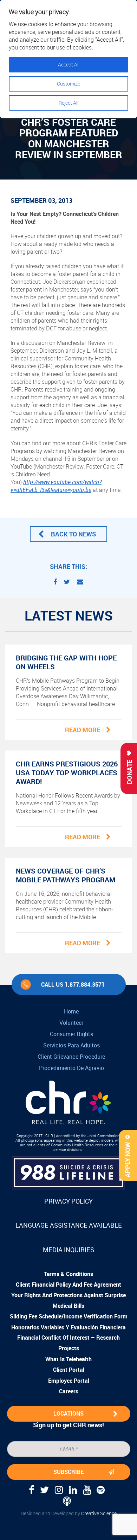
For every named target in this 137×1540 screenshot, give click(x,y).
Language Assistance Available (68, 1225)
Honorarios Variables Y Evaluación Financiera (68, 1327)
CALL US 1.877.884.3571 (73, 984)
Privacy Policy (68, 1201)
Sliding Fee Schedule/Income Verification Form (69, 1316)
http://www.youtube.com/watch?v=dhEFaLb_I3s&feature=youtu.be (56, 486)
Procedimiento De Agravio (71, 1068)
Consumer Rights (71, 1034)
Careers (68, 1391)
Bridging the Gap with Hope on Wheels (66, 662)
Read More (82, 729)
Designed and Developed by (69, 1513)
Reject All (68, 102)
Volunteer (71, 1023)
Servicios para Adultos (71, 1045)
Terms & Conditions (68, 1274)
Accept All (68, 64)
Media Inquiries (68, 1249)
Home (71, 1011)
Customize (68, 83)
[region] (68, 59)
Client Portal (68, 1370)
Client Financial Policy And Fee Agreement (68, 1284)
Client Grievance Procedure (71, 1056)
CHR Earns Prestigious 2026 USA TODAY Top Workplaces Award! (67, 772)
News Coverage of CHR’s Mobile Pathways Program (65, 875)
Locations (68, 1413)
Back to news (73, 534)
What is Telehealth (68, 1359)
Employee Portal (68, 1381)
